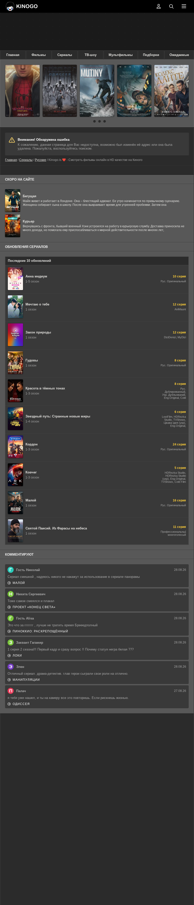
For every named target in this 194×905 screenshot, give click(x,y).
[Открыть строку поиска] (171, 6)
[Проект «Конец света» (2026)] (134, 91)
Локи (17, 655)
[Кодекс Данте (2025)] (171, 91)
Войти (159, 6)
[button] (89, 121)
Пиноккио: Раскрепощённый (40, 631)
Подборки (151, 55)
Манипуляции (26, 680)
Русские (40, 160)
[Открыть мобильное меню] (184, 6)
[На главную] (21, 6)
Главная (12, 55)
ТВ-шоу (90, 55)
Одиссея (21, 704)
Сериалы (64, 55)
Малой (19, 583)
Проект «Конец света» (34, 607)
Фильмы (39, 55)
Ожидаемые (179, 55)
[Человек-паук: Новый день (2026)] (22, 91)
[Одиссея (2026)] (59, 91)
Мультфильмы (121, 55)
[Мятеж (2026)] (97, 91)
